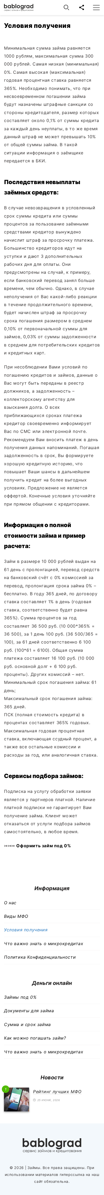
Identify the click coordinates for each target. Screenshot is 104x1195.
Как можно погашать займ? (35, 1038)
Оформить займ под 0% (43, 845)
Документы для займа (29, 1010)
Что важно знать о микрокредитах (43, 943)
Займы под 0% (20, 997)
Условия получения (25, 929)
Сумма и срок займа (27, 1024)
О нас (10, 902)
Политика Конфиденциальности (40, 957)
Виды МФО (16, 916)
